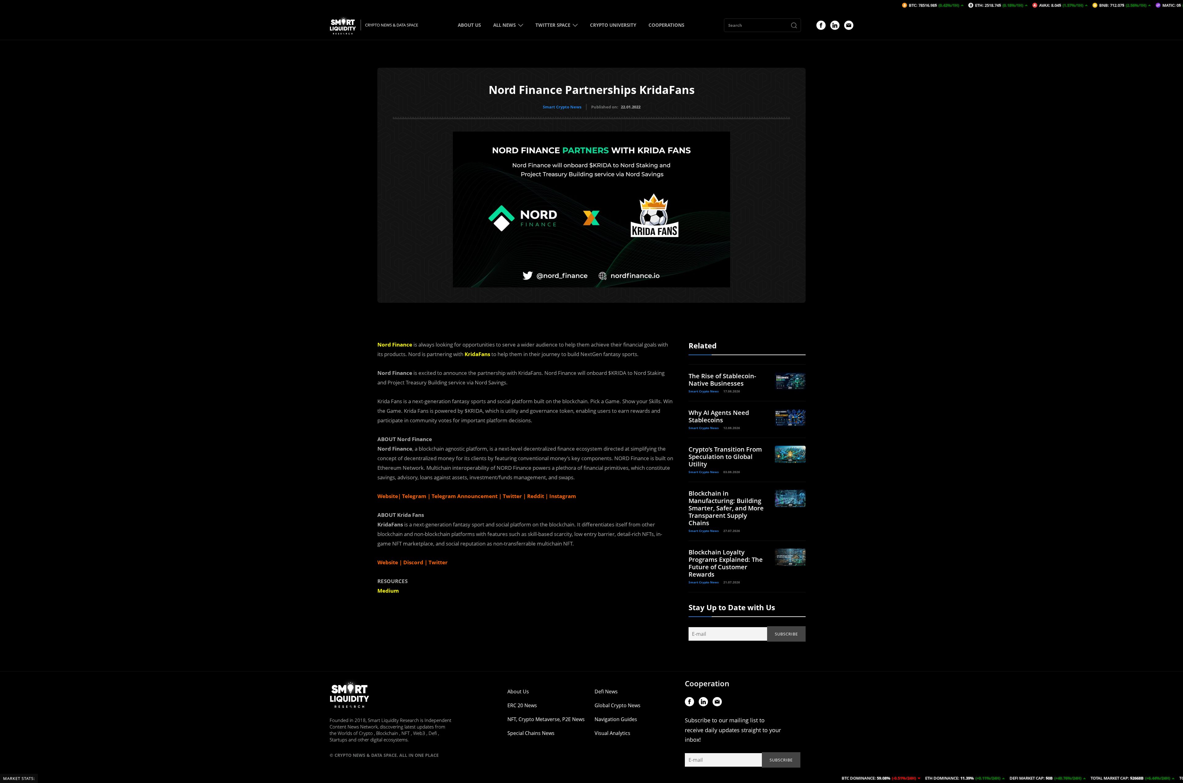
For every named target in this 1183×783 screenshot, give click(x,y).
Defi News (606, 691)
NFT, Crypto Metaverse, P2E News (546, 719)
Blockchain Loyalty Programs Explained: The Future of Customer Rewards (726, 563)
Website (387, 562)
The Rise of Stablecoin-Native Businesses (722, 379)
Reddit (535, 496)
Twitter (512, 496)
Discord (413, 562)
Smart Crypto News (562, 107)
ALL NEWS (504, 25)
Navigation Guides (616, 719)
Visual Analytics (612, 733)
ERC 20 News (522, 705)
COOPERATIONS (666, 25)
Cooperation (707, 683)
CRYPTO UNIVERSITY (613, 25)
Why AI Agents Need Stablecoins (719, 416)
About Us (518, 691)
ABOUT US (469, 25)
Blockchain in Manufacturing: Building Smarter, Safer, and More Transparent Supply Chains (726, 508)
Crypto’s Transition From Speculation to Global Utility (725, 456)
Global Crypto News (617, 705)
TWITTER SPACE (552, 25)
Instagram (562, 496)
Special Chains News (531, 733)
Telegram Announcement (464, 496)
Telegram (413, 496)
